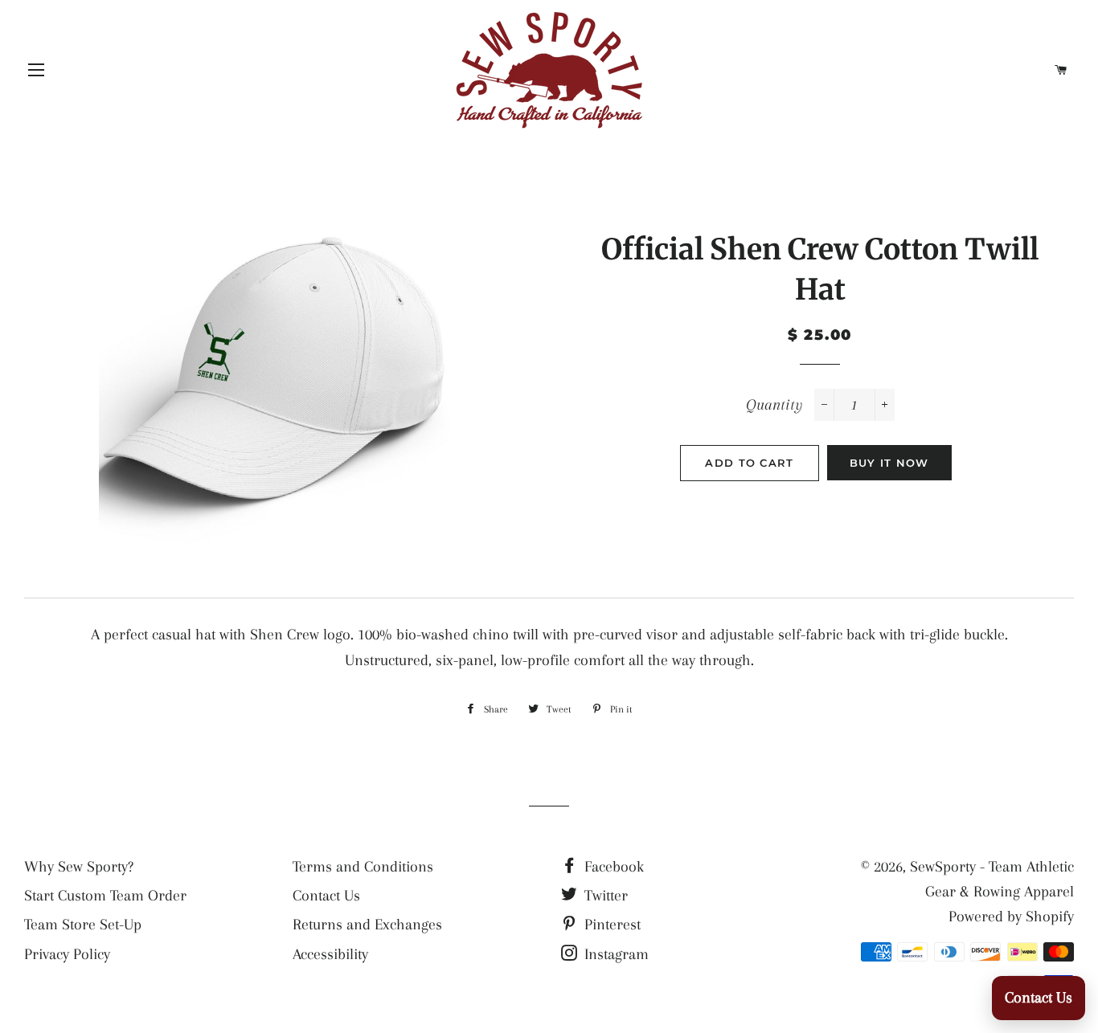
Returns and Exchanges (367, 924)
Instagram (614, 954)
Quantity (774, 405)
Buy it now (889, 462)
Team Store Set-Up (82, 924)
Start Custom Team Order (105, 895)
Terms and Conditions (363, 867)
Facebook (612, 867)
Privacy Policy (67, 954)
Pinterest (610, 924)
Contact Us (326, 895)
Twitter (604, 895)
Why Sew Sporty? (78, 867)
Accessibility (330, 954)
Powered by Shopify (1011, 916)
